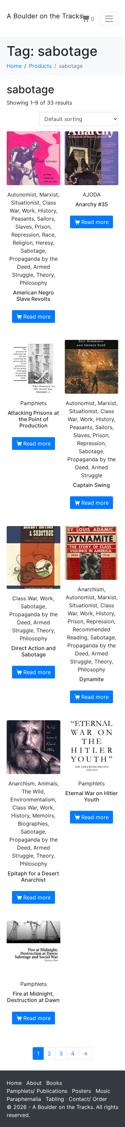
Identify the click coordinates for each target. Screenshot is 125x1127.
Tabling (55, 1099)
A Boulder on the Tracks (45, 16)
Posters (81, 1091)
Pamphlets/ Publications (37, 1091)
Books (54, 1083)
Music (103, 1091)
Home (14, 1083)
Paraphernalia (24, 1099)
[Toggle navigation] (109, 18)
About (34, 1083)
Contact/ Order (88, 1099)
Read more (37, 316)
